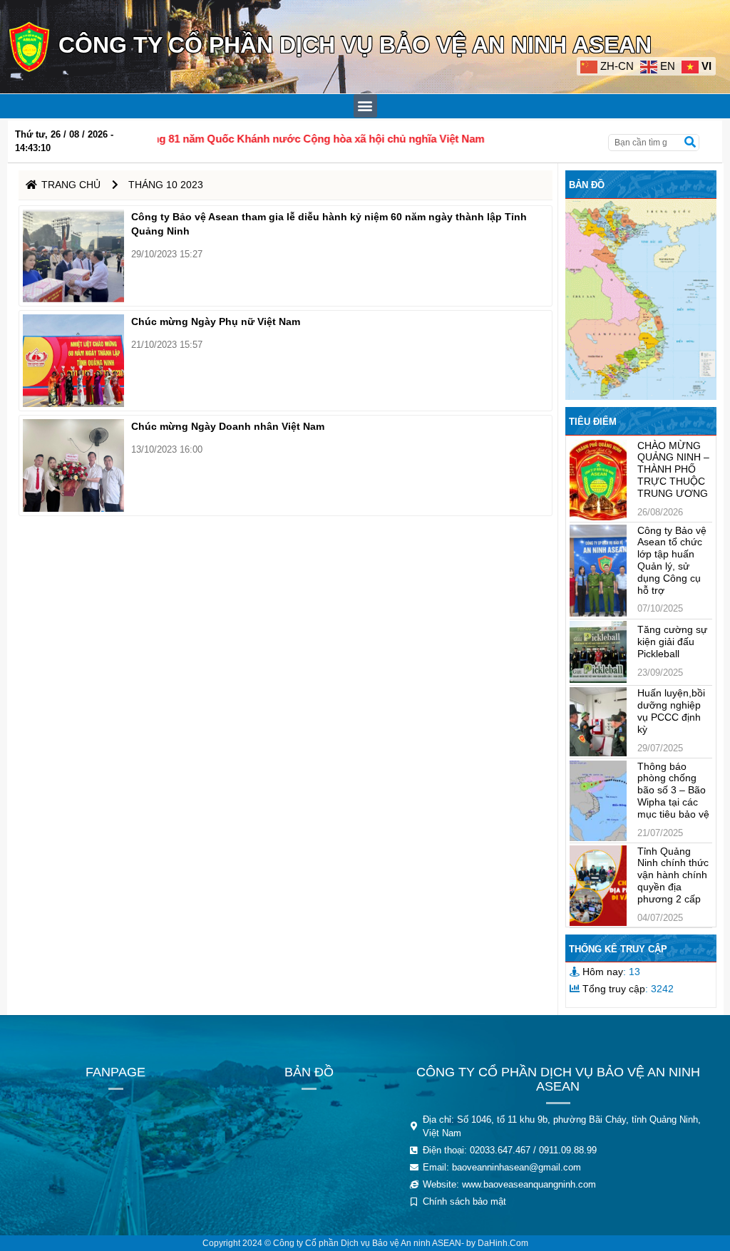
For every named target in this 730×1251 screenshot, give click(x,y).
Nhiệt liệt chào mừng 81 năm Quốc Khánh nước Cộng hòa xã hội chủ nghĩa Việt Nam (229, 139)
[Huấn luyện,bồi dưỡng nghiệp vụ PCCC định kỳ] (598, 721)
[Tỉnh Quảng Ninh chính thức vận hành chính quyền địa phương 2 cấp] (598, 885)
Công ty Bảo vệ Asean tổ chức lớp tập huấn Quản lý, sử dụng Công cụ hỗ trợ (671, 560)
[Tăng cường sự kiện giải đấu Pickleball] (598, 652)
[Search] (690, 142)
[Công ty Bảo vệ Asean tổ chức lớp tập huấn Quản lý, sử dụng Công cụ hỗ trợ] (598, 571)
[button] (365, 106)
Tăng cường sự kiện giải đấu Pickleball (672, 641)
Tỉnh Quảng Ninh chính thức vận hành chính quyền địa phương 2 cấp (673, 875)
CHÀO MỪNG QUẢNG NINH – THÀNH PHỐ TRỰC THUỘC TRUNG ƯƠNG (673, 469)
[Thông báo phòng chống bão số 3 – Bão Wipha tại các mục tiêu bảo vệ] (598, 801)
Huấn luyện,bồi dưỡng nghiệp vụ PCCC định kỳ (671, 710)
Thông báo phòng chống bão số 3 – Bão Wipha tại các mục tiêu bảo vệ (673, 790)
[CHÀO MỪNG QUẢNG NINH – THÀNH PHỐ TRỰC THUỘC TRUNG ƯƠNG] (598, 480)
